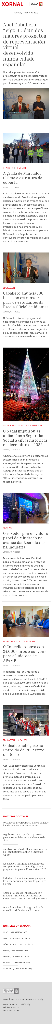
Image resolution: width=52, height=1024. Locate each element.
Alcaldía (7, 528)
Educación (9, 287)
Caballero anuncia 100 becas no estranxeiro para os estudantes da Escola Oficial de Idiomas (26, 300)
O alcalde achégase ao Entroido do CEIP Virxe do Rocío (23, 750)
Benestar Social (12, 641)
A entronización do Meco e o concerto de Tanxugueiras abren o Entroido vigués (25, 851)
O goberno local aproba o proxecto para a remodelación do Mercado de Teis (24, 837)
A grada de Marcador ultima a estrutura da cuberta (22, 178)
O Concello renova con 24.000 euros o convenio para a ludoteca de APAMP (25, 653)
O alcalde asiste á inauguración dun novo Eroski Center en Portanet (24, 909)
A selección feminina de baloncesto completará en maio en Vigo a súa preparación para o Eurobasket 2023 (24, 866)
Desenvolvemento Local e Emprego (22, 425)
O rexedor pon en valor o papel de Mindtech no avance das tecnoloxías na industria (25, 540)
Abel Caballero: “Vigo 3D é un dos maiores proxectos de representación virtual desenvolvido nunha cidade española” (24, 44)
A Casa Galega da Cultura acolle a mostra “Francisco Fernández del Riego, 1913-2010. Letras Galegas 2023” (25, 895)
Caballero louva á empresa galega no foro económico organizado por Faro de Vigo (24, 881)
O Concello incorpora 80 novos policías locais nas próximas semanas (26, 824)
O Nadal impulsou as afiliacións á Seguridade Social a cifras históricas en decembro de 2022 (25, 438)
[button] (48, 4)
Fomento (21, 168)
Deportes (8, 168)
